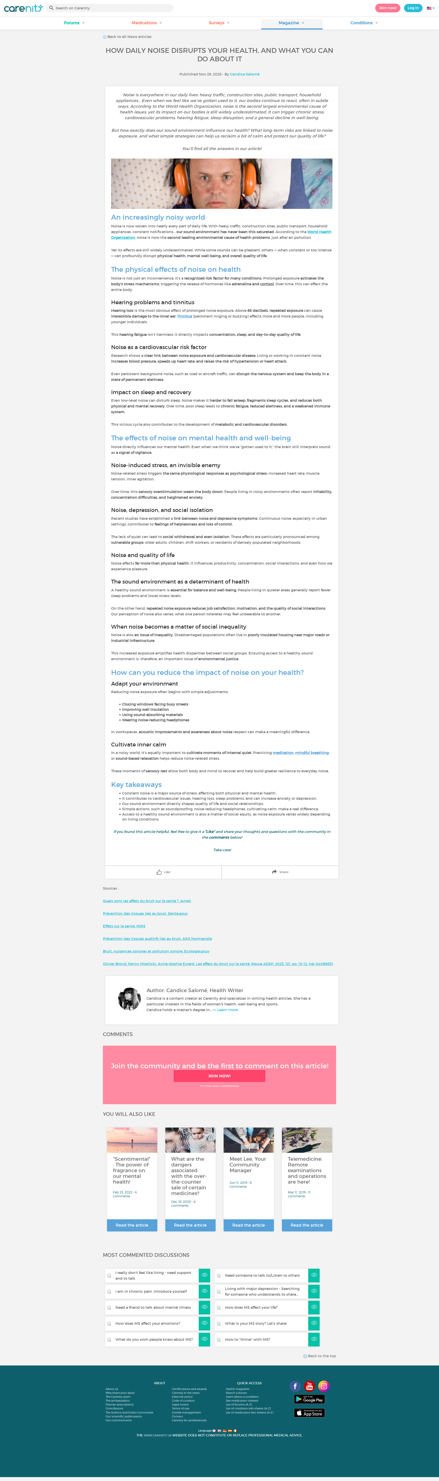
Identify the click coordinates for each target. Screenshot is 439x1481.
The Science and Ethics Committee (129, 1412)
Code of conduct (183, 1400)
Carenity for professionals (189, 1420)
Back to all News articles (129, 36)
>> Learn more (225, 1009)
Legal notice (180, 1404)
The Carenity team (118, 1396)
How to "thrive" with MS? (247, 1339)
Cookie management (186, 1412)
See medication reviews (242, 1400)
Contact (177, 1416)
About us (112, 1389)
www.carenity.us (157, 1435)
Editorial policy (182, 1396)
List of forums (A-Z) (239, 1404)
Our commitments (119, 1420)
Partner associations (120, 1404)
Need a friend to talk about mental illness (153, 1307)
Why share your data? (120, 1393)
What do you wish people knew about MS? (154, 1339)
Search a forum (236, 1393)
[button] (74, 24)
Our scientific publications (124, 1416)
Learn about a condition (242, 1396)
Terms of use (180, 1408)
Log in (413, 7)
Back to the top (321, 1356)
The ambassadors (118, 1400)
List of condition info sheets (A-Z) (248, 1408)
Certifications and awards (189, 1389)
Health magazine (237, 1389)
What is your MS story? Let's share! (256, 1323)
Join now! (387, 7)
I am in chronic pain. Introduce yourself (151, 1291)
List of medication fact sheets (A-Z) (249, 1412)
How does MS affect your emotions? (147, 1323)
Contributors (114, 1408)
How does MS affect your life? (251, 1307)
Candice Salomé (245, 74)
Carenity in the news (186, 1393)
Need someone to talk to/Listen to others (262, 1275)
